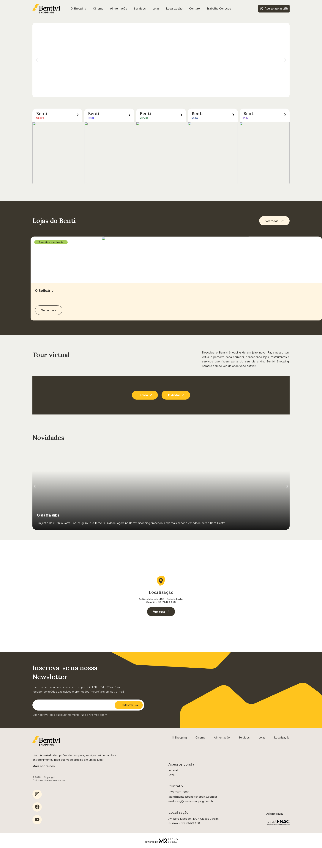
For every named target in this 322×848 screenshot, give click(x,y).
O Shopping (78, 8)
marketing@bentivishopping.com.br (191, 801)
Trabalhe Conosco (218, 8)
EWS (171, 775)
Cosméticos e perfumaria (51, 242)
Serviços (140, 8)
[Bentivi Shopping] (46, 8)
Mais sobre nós (43, 766)
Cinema (98, 8)
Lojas (156, 8)
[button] (36, 60)
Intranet (173, 770)
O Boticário (44, 290)
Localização (174, 8)
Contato (194, 8)
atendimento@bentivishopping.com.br (192, 796)
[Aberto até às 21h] (261, 8)
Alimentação (118, 8)
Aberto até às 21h (276, 8)
